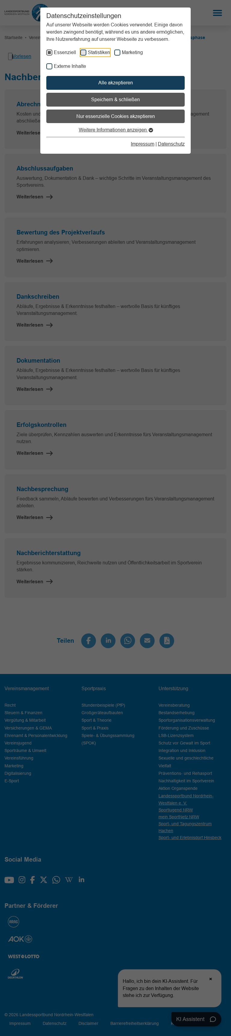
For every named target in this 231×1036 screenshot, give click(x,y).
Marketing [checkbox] (132, 52)
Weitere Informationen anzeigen (113, 129)
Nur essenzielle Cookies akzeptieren (115, 116)
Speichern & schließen (115, 99)
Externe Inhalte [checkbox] (70, 66)
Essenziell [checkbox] (65, 52)
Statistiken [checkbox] (99, 52)
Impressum (142, 143)
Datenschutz (171, 143)
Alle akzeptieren (115, 82)
